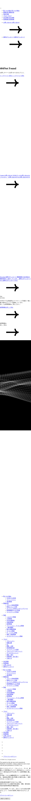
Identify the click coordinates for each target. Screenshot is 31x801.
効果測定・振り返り (13, 656)
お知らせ (9, 658)
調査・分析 (10, 646)
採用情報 (6, 663)
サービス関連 (11, 631)
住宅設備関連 (11, 620)
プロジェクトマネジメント (14, 651)
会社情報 (6, 661)
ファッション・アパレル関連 (15, 625)
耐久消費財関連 (11, 629)
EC (7, 644)
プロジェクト (11, 641)
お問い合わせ (7, 665)
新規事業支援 (11, 648)
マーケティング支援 (13, 649)
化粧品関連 (10, 622)
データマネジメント (13, 653)
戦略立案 (9, 643)
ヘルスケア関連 (11, 617)
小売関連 (9, 618)
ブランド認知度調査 (13, 605)
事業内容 (6, 603)
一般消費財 (10, 627)
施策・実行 (10, 655)
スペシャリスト (11, 600)
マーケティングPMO (13, 612)
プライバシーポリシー (10, 756)
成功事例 (9, 601)
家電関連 (9, 624)
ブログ (5, 639)
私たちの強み (7, 596)
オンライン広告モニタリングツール (17, 608)
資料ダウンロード (8, 666)
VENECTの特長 (11, 598)
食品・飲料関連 (11, 634)
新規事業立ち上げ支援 (13, 610)
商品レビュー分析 (12, 607)
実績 (4, 615)
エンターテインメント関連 (14, 636)
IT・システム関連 (12, 632)
